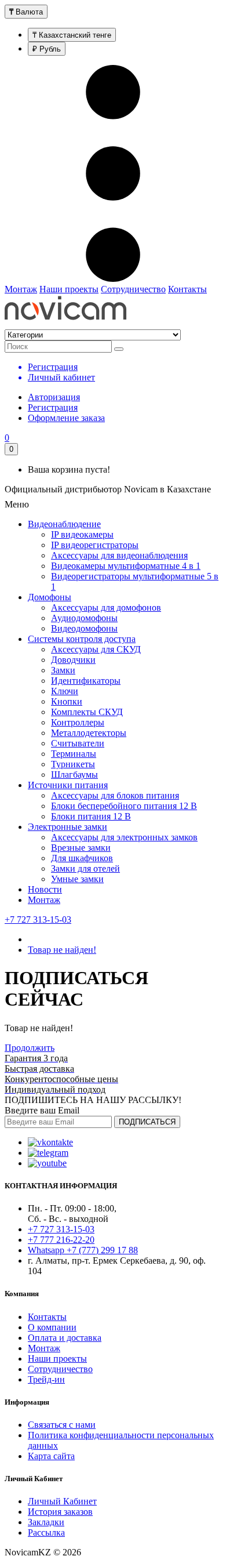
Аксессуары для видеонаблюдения (119, 555)
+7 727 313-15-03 (38, 919)
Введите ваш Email (42, 1110)
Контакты (187, 289)
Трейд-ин (46, 1379)
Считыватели (77, 743)
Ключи (64, 691)
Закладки (46, 1522)
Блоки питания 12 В (91, 816)
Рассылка (46, 1532)
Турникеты (73, 764)
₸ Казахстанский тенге (71, 35)
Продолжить (29, 1048)
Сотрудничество (133, 289)
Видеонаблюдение (64, 524)
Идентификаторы (86, 680)
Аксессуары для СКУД (96, 649)
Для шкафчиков (82, 858)
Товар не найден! (62, 950)
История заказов (60, 1512)
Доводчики (73, 660)
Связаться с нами (62, 1425)
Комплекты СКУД (87, 712)
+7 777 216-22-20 (61, 1240)
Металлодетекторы (88, 733)
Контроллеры (77, 722)
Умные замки (77, 879)
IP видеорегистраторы (94, 545)
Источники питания (68, 785)
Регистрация (53, 407)
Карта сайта (51, 1456)
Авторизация (54, 397)
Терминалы (73, 754)
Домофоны (49, 597)
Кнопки (66, 701)
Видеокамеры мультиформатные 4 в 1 (126, 566)
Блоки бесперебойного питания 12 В (124, 806)
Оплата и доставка (64, 1338)
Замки (63, 670)
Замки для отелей (85, 868)
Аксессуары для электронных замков (124, 837)
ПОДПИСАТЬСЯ (147, 1122)
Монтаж (21, 289)
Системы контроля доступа (82, 639)
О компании (52, 1327)
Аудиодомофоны (84, 618)
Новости (45, 889)
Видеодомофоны (84, 628)
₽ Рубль (46, 49)
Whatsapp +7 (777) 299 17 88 (83, 1250)
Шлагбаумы (74, 774)
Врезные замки (81, 848)
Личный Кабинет (62, 1501)
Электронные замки (67, 827)
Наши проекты (69, 289)
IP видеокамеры (82, 534)
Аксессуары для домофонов (106, 607)
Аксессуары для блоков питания (115, 795)
